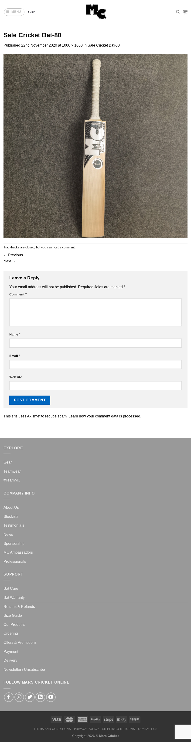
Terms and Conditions (52, 729)
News (8, 534)
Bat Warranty (14, 598)
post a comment (64, 247)
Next (9, 261)
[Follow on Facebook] (9, 697)
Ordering (10, 633)
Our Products (14, 625)
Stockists (10, 516)
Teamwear (12, 471)
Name (14, 334)
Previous (13, 255)
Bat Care (10, 588)
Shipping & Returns (118, 729)
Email (14, 356)
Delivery (10, 660)
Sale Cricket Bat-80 (104, 45)
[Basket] (185, 12)
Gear (7, 462)
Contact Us (147, 729)
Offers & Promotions (20, 642)
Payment (10, 652)
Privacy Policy (86, 729)
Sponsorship (13, 543)
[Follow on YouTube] (51, 697)
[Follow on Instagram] (19, 697)
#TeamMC (11, 480)
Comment (18, 294)
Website (15, 377)
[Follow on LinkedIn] (40, 697)
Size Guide (12, 615)
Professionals (14, 561)
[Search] (178, 11)
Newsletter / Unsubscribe (24, 669)
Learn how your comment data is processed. (104, 416)
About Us (11, 507)
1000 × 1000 (72, 45)
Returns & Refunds (19, 607)
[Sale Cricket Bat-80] (95, 146)
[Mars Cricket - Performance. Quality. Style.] (95, 12)
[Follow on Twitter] (29, 697)
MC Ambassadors (18, 552)
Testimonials (13, 525)
